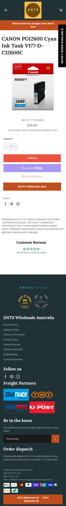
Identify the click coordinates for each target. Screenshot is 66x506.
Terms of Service (11, 344)
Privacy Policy (10, 339)
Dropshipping (10, 354)
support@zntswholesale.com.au (39, 480)
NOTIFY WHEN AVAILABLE (32, 186)
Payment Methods (13, 349)
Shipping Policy (11, 329)
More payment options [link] (32, 176)
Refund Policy (10, 324)
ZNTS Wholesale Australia (21, 470)
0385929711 (15, 480)
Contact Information (14, 334)
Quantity (8, 139)
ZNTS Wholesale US (28, 497)
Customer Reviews (13, 359)
